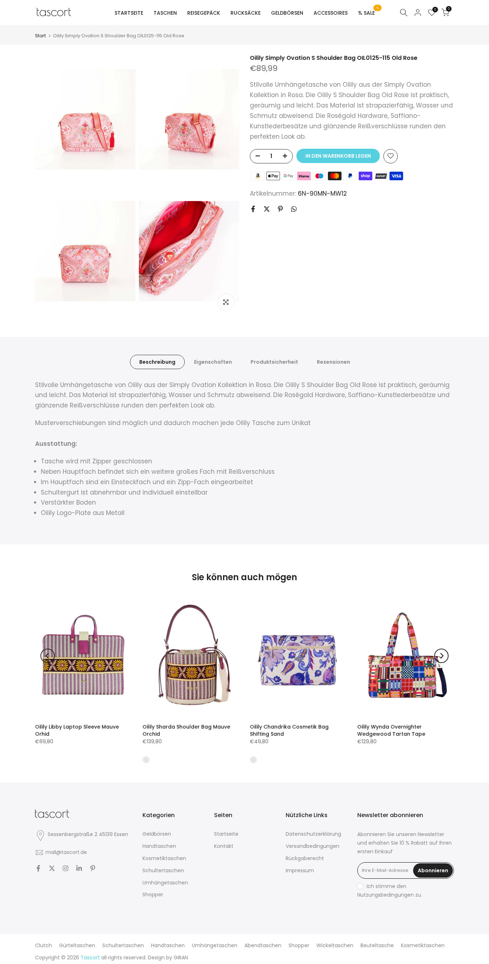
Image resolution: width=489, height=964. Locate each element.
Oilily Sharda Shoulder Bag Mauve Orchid (186, 730)
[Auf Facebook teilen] (253, 209)
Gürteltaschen (77, 945)
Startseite (226, 833)
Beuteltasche (377, 945)
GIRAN (181, 957)
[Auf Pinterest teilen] (280, 209)
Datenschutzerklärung (313, 833)
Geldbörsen (156, 833)
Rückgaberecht (305, 858)
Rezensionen (333, 361)
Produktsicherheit (274, 361)
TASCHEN (165, 12)
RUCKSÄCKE (246, 12)
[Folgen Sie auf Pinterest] (92, 868)
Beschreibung (157, 361)
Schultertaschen (163, 870)
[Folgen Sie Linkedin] (79, 868)
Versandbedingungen (312, 846)
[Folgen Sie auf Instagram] (65, 868)
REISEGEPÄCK (203, 12)
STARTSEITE (129, 12)
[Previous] (47, 656)
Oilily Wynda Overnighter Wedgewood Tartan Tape (391, 730)
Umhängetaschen (165, 882)
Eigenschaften (213, 361)
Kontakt (223, 846)
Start (40, 35)
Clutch (43, 945)
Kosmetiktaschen (164, 858)
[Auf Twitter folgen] (52, 868)
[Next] (441, 656)
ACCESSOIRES (331, 12)
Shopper (152, 894)
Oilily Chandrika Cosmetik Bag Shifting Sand (289, 730)
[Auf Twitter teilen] (266, 209)
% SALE (368, 12)
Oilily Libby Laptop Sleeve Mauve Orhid (77, 730)
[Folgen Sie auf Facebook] (38, 868)
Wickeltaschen (334, 945)
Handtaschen (159, 846)
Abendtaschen (263, 945)
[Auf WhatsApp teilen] (294, 209)
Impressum (300, 870)
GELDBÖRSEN (287, 12)
